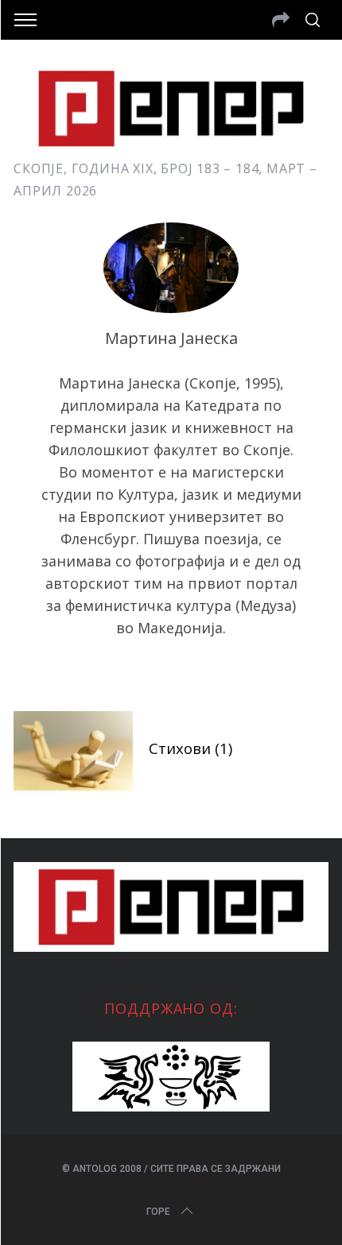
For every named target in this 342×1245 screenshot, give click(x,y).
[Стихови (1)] (73, 751)
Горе (158, 1211)
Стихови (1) (190, 748)
